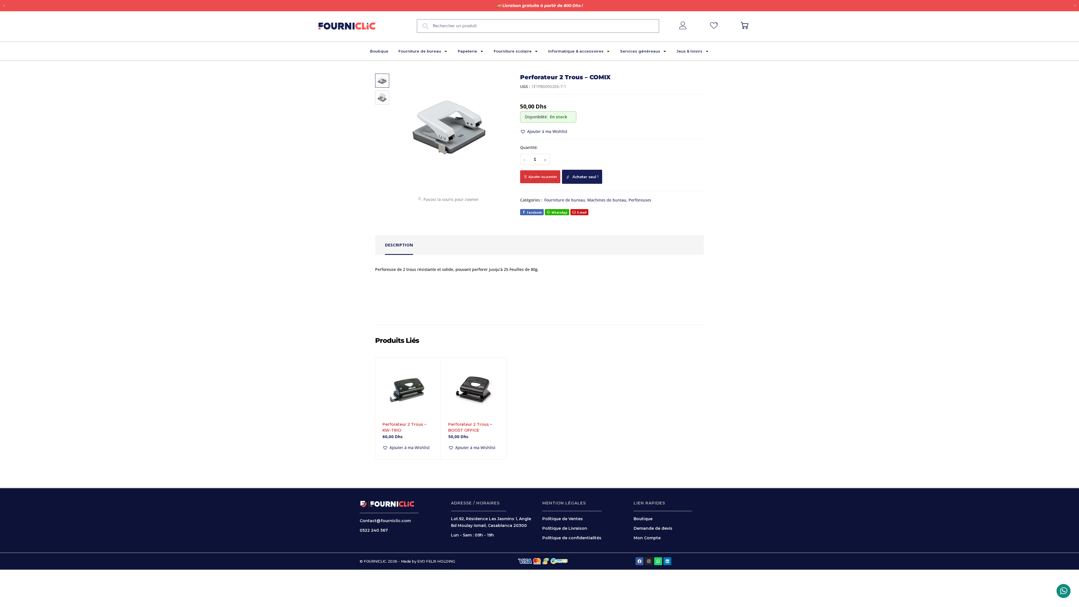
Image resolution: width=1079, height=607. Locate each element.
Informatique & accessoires (576, 51)
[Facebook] (639, 561)
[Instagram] (649, 561)
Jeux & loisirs (689, 51)
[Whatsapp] (658, 561)
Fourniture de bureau (419, 51)
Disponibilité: (536, 116)
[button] (4, 5)
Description (399, 245)
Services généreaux (640, 51)
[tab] (399, 245)
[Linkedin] (667, 561)
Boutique (379, 51)
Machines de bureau (606, 200)
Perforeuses (640, 200)
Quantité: (529, 147)
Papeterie (467, 51)
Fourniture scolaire (513, 51)
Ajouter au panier (542, 177)
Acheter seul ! (585, 176)
